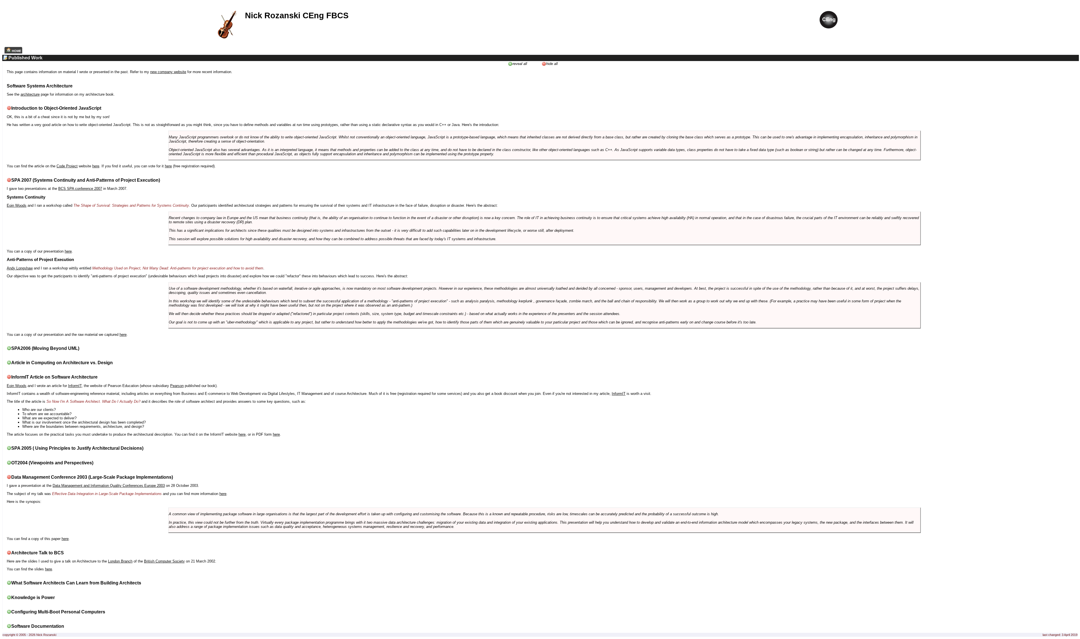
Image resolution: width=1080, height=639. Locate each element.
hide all (552, 64)
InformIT (75, 386)
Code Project (67, 166)
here (95, 166)
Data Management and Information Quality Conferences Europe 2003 (109, 485)
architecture (30, 94)
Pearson (177, 386)
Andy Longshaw (20, 268)
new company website (168, 72)
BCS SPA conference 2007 (80, 188)
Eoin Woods (16, 205)
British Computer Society (164, 561)
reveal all (519, 64)
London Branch (120, 561)
